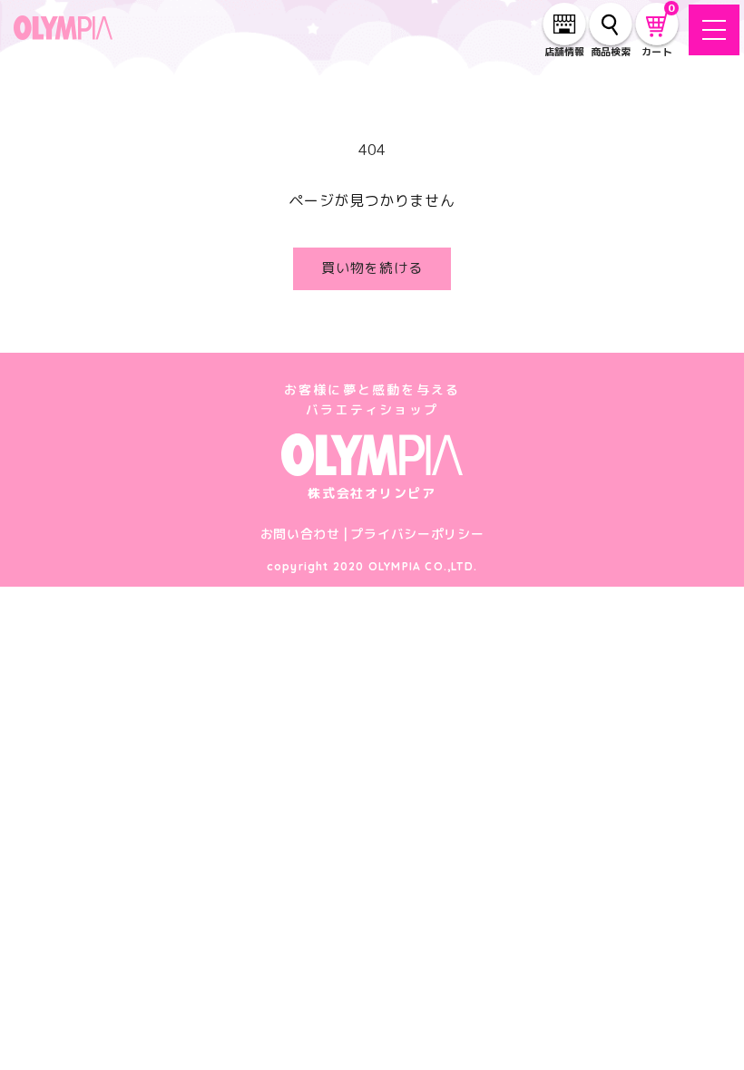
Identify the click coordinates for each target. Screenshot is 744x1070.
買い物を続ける (372, 267)
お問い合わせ (300, 533)
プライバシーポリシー (417, 533)
